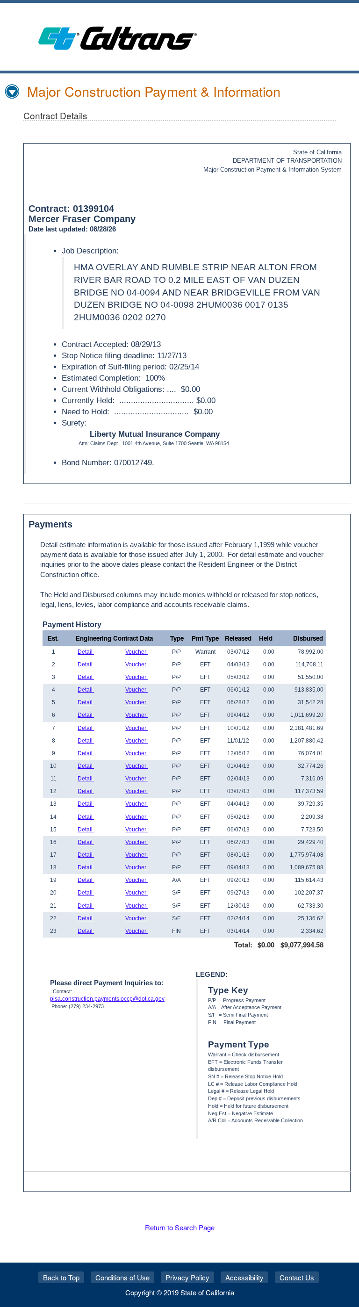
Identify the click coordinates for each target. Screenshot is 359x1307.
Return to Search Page (180, 1227)
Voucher (136, 652)
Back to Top (61, 1277)
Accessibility (244, 1277)
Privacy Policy (187, 1277)
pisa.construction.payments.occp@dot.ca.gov (107, 999)
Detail (86, 652)
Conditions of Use (122, 1277)
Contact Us (297, 1277)
